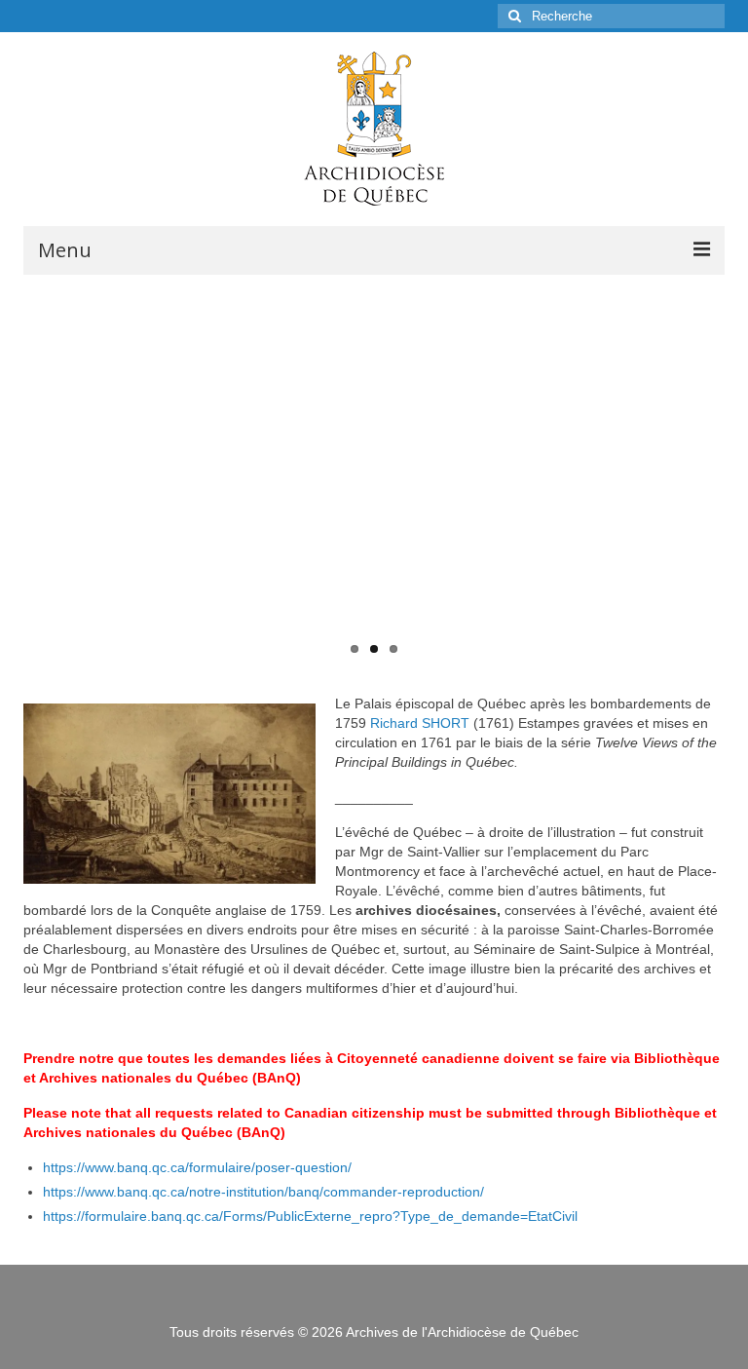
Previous (22, 470)
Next (726, 470)
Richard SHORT (419, 723)
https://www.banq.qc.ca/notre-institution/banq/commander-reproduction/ (263, 1191)
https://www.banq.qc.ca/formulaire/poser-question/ (197, 1167)
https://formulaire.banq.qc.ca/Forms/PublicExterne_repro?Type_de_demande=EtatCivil (310, 1216)
